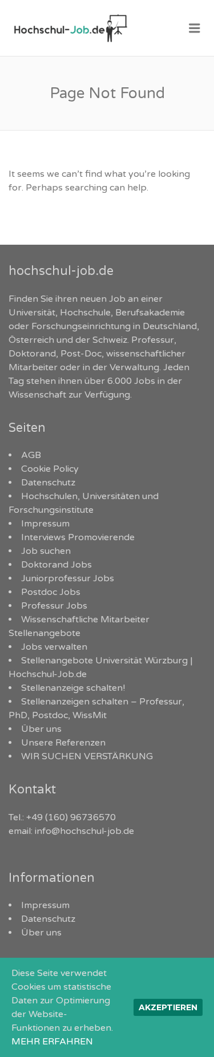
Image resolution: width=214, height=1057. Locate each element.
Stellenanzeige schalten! (73, 688)
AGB (31, 455)
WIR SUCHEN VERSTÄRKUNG (87, 756)
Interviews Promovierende (78, 537)
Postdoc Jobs (50, 592)
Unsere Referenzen (63, 742)
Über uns (41, 729)
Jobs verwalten (54, 647)
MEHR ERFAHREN (52, 1041)
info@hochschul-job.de (84, 831)
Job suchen (46, 551)
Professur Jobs (54, 605)
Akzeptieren (168, 1007)
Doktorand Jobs (56, 564)
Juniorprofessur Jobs (67, 578)
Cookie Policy (50, 469)
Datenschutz (48, 482)
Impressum (45, 523)
